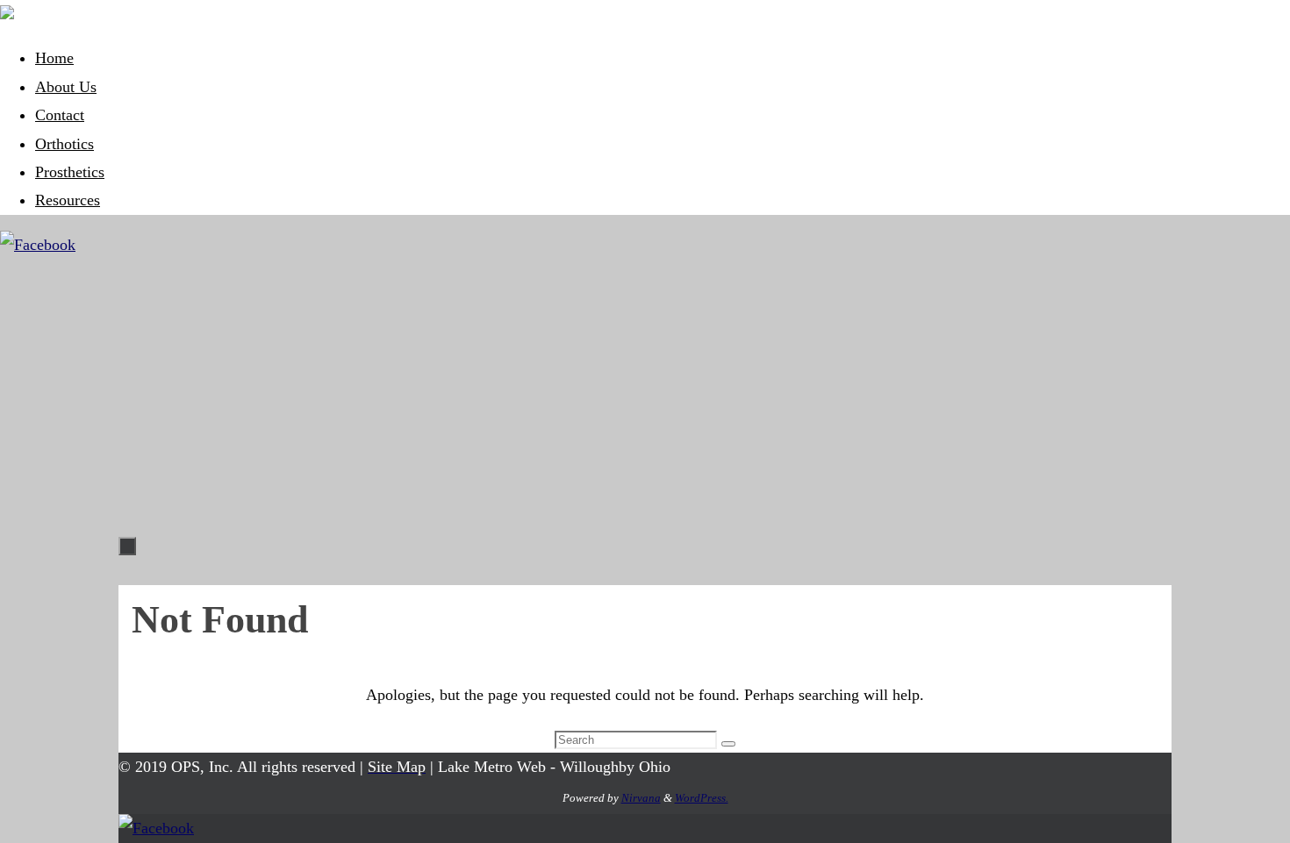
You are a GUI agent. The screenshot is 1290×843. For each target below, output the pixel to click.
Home (54, 58)
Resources (67, 200)
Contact (59, 115)
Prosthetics (69, 172)
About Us (66, 87)
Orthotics (64, 144)
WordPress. (701, 797)
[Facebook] (37, 245)
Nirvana (641, 797)
